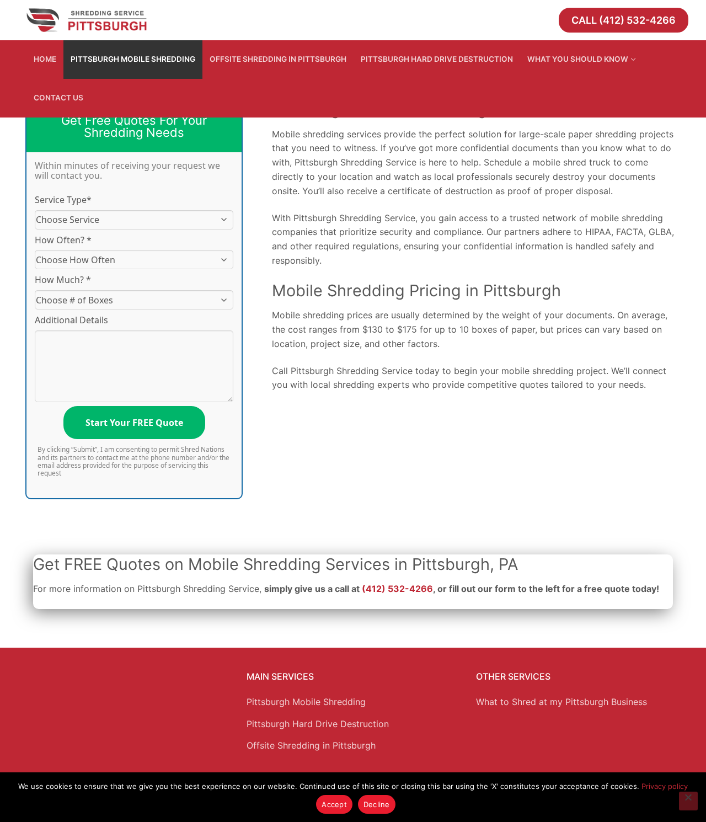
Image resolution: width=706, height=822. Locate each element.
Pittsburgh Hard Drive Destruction (318, 723)
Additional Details (71, 320)
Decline (376, 804)
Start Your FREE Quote (134, 423)
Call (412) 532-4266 (623, 20)
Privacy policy (664, 786)
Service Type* (63, 200)
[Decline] (688, 801)
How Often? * (63, 240)
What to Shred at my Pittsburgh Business (561, 701)
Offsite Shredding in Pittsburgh (311, 745)
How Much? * (63, 280)
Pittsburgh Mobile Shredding (306, 701)
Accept (334, 804)
